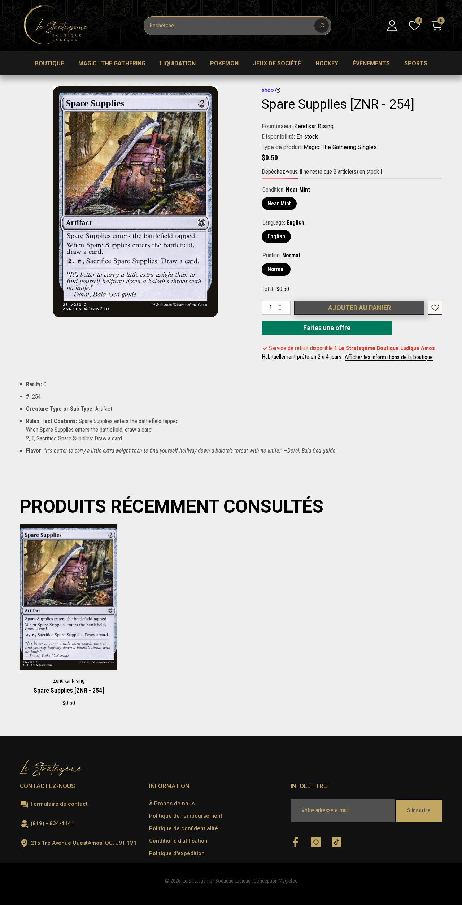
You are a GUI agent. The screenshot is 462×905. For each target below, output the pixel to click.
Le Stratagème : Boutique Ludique (217, 881)
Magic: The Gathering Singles (340, 147)
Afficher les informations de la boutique (389, 357)
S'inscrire (418, 810)
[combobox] (229, 26)
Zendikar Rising (314, 126)
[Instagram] (316, 842)
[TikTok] (336, 842)
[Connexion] (392, 25)
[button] (436, 25)
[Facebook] (295, 842)
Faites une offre (327, 327)
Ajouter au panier (359, 308)
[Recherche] (237, 25)
